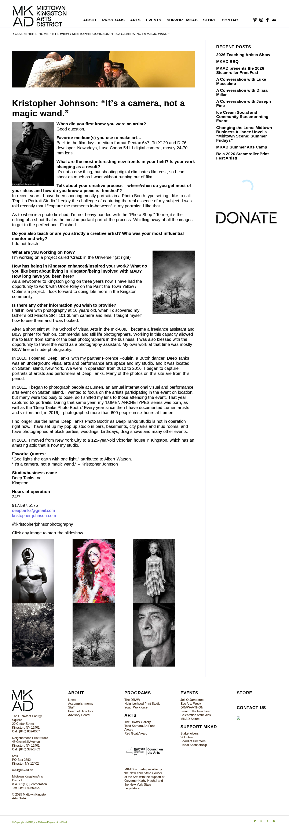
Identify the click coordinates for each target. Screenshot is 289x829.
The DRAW (132, 699)
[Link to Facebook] (267, 20)
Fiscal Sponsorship (193, 745)
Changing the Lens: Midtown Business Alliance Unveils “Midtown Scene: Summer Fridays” (244, 134)
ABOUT (76, 692)
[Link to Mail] (274, 20)
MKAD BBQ (227, 61)
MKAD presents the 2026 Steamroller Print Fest (240, 70)
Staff (71, 707)
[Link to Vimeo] (255, 20)
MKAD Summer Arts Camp (241, 147)
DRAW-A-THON (191, 707)
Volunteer (186, 737)
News (72, 699)
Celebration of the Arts (195, 715)
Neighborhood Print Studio (142, 703)
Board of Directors (80, 711)
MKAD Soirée (190, 719)
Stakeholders (189, 733)
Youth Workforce (135, 707)
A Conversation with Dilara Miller (242, 92)
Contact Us (251, 707)
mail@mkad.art (22, 770)
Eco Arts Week (190, 703)
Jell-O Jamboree (192, 699)
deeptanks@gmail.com (33, 510)
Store (244, 692)
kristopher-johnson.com (34, 515)
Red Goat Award (135, 733)
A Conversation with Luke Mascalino (241, 81)
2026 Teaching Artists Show (243, 55)
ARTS (130, 715)
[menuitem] (89, 20)
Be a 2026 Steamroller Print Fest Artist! (242, 156)
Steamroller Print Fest (195, 711)
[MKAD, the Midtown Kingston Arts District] (42, 14)
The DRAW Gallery (137, 722)
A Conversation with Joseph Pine (243, 103)
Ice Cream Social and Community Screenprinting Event (242, 116)
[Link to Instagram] (261, 20)
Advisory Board (78, 715)
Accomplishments (80, 703)
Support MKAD (198, 726)
